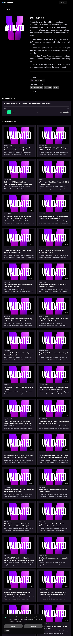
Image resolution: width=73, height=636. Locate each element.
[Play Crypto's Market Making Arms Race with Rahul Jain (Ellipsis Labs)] (19, 237)
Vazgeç (13, 626)
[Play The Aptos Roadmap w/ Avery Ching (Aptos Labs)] (54, 545)
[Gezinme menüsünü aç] (69, 3)
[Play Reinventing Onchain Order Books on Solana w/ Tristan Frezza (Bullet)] (54, 408)
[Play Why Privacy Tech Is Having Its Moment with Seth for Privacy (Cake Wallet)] (19, 203)
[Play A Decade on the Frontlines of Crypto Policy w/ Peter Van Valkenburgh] (19, 477)
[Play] (9, 112)
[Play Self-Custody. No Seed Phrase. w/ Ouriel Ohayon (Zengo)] (54, 477)
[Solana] (7, 3)
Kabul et (33, 626)
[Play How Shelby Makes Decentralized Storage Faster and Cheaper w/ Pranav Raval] (19, 306)
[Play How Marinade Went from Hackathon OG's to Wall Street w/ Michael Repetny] (54, 374)
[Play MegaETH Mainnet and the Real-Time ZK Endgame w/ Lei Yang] (54, 272)
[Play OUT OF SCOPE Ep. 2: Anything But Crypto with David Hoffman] (54, 135)
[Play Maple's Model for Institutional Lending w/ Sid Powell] (54, 340)
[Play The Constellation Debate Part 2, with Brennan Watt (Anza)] (54, 237)
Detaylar (7, 630)
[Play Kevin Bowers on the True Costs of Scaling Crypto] (19, 374)
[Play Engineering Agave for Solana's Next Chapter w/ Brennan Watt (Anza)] (54, 511)
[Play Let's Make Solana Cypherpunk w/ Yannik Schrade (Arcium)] (54, 613)
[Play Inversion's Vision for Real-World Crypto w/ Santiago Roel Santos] (19, 340)
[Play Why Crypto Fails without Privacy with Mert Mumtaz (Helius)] (54, 169)
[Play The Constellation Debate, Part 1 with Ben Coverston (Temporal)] (19, 272)
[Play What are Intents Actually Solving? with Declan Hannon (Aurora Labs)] (19, 135)
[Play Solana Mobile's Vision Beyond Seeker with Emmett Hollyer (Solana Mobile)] (54, 203)
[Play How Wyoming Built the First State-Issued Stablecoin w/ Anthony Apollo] (54, 306)
